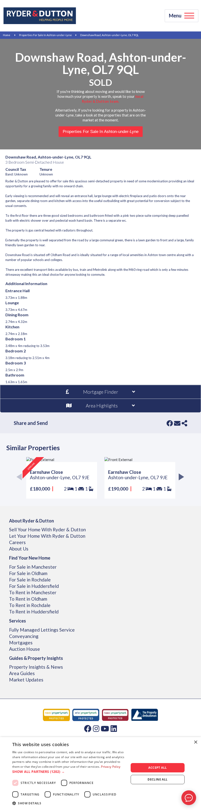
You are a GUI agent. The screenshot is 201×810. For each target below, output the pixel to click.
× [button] (195, 742)
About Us (18, 548)
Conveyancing (23, 636)
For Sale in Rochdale (30, 579)
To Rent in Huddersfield (34, 611)
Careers (17, 542)
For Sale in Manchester (33, 567)
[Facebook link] (87, 728)
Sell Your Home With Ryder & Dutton (47, 529)
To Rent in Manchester (32, 592)
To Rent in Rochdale (29, 605)
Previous (20, 478)
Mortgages (21, 642)
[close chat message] (192, 750)
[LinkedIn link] (114, 728)
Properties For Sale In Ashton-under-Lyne (45, 35)
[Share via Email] (177, 423)
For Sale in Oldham (28, 573)
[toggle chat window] (188, 797)
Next (180, 478)
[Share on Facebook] (169, 423)
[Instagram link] (96, 728)
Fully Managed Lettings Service (42, 630)
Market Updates (26, 679)
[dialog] (100, 773)
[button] (69, 771)
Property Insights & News (36, 667)
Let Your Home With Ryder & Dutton (47, 536)
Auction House (24, 649)
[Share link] (184, 423)
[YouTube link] (105, 728)
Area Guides (22, 673)
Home (6, 35)
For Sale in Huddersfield (34, 586)
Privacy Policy (110, 767)
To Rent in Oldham (28, 599)
